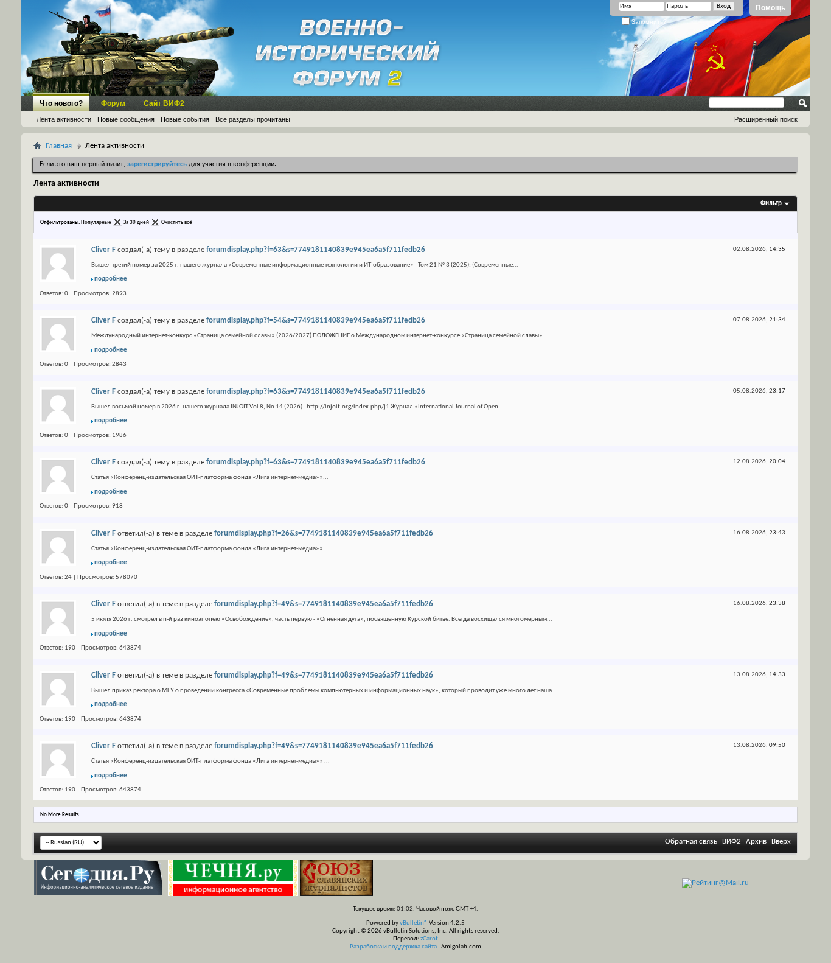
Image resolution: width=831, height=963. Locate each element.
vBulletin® (414, 923)
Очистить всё (176, 222)
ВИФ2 (731, 842)
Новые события (185, 119)
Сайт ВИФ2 (164, 103)
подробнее (110, 279)
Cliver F (103, 250)
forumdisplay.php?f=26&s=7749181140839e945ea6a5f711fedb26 (323, 534)
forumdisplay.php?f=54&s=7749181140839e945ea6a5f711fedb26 (315, 320)
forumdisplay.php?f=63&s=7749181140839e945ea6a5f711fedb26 (315, 250)
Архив (756, 842)
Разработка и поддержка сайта (393, 947)
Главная (59, 146)
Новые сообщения (126, 119)
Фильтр (771, 203)
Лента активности (64, 119)
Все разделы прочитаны (252, 119)
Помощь (770, 8)
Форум (113, 103)
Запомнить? (648, 21)
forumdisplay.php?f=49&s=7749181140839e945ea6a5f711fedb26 (323, 604)
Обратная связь (691, 842)
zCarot (429, 939)
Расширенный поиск (766, 119)
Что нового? (61, 103)
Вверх (781, 842)
